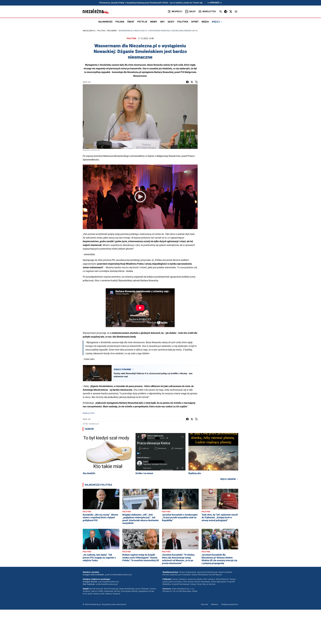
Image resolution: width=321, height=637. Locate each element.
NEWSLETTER (209, 11)
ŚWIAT (130, 21)
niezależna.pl (89, 31)
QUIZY (171, 21)
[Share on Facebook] (187, 82)
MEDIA (205, 21)
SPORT (195, 21)
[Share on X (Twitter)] (192, 82)
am (89, 82)
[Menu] (236, 11)
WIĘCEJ (216, 21)
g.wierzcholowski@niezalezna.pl (118, 574)
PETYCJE (142, 21)
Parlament (112, 31)
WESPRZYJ (177, 11)
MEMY (153, 21)
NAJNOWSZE (105, 21)
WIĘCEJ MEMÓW (228, 479)
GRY (162, 21)
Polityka (101, 31)
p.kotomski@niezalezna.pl (107, 584)
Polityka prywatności (229, 604)
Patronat (204, 604)
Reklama (214, 604)
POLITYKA (182, 21)
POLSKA (119, 21)
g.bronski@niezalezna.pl (108, 581)
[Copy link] (196, 82)
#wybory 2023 (88, 413)
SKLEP (192, 11)
